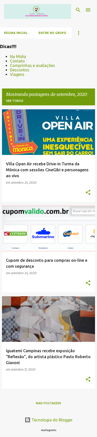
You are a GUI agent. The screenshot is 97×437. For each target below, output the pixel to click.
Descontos (19, 70)
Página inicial (16, 32)
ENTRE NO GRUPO (52, 32)
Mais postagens (48, 403)
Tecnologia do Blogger (52, 420)
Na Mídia (18, 56)
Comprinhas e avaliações (32, 65)
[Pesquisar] (78, 10)
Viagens (17, 74)
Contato (17, 61)
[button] (88, 192)
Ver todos (14, 100)
